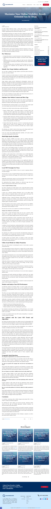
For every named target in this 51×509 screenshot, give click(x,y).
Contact (37, 4)
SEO (24, 497)
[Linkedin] (32, 419)
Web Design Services (37, 54)
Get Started (46, 4)
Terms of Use (26, 507)
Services (24, 4)
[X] (27, 419)
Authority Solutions (37, 507)
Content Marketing (36, 46)
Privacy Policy (22, 507)
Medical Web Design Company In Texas (39, 50)
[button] (1, 508)
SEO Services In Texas (37, 51)
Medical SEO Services (37, 49)
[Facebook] (28, 419)
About (34, 4)
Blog (40, 4)
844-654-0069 (46, 1)
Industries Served (29, 4)
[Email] (30, 419)
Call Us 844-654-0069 (44, 495)
